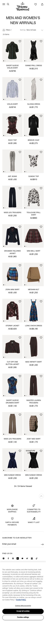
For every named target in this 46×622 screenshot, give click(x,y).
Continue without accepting (23, 605)
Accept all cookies (23, 611)
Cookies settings (23, 617)
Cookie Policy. (21, 600)
